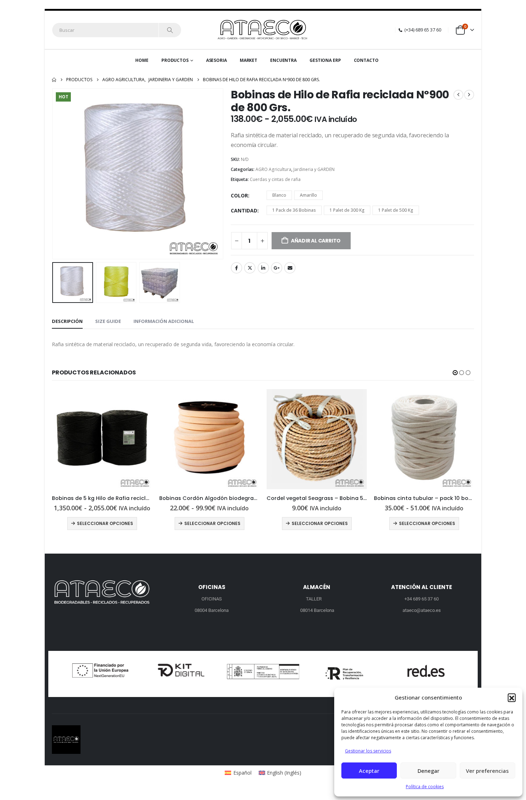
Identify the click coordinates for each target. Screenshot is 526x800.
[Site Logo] (263, 30)
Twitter (249, 268)
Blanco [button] (279, 195)
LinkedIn (263, 268)
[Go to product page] (102, 439)
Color (239, 195)
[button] (511, 697)
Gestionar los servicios (368, 751)
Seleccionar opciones (105, 523)
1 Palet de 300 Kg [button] (347, 210)
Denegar (428, 770)
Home (141, 60)
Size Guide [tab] (108, 321)
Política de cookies (425, 787)
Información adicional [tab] (163, 321)
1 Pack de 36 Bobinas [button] (294, 210)
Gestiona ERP (325, 60)
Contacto (366, 60)
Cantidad (244, 210)
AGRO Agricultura (273, 169)
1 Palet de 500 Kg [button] (395, 210)
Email (290, 268)
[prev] (458, 95)
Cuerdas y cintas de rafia (275, 179)
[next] (469, 95)
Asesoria (216, 60)
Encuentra (283, 60)
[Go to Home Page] (54, 79)
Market (248, 60)
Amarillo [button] (308, 195)
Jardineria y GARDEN (314, 169)
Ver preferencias (487, 770)
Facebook (236, 268)
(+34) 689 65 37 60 (422, 30)
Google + (276, 268)
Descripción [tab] (67, 321)
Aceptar (369, 770)
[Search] (170, 30)
